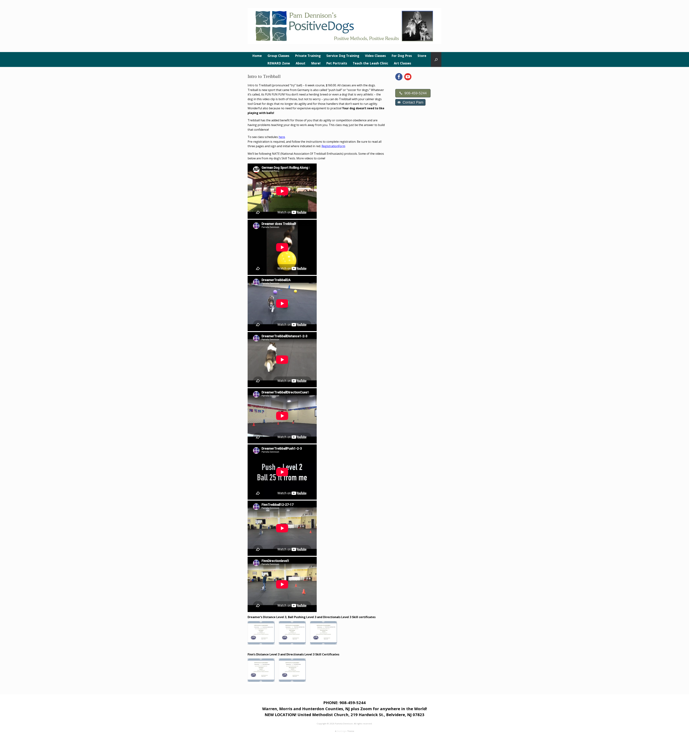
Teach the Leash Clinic (370, 63)
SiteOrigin (342, 731)
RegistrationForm (333, 146)
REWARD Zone (278, 63)
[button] (436, 59)
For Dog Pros (402, 55)
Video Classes (375, 55)
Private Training (308, 55)
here (282, 137)
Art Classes (402, 63)
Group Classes (278, 55)
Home (257, 55)
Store (422, 55)
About (300, 63)
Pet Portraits (336, 63)
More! (315, 63)
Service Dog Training (342, 55)
